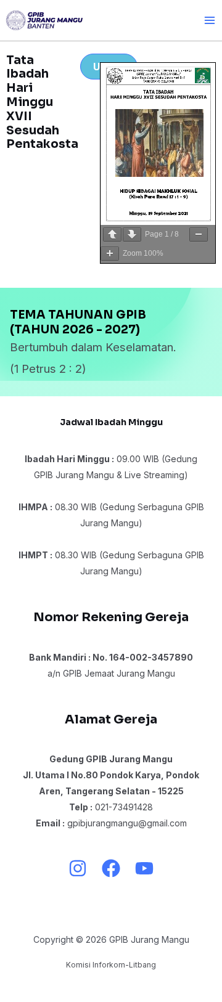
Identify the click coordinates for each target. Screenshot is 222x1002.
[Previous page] (112, 234)
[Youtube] (144, 868)
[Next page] (132, 234)
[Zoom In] (110, 253)
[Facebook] (111, 868)
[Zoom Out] (198, 234)
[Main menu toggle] (209, 20)
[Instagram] (77, 868)
